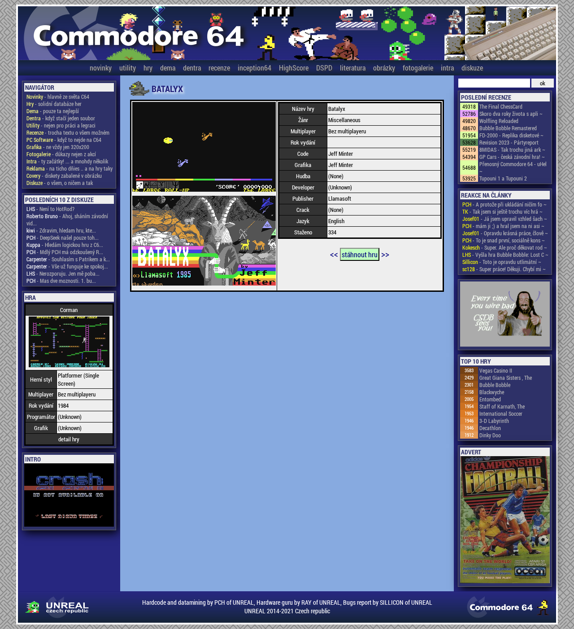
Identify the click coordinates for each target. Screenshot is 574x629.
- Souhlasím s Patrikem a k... (68, 259)
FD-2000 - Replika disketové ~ (511, 135)
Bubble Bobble (494, 384)
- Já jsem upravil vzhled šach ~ (504, 218)
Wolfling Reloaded (498, 120)
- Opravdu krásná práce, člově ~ (505, 233)
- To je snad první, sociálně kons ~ (503, 240)
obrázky (384, 67)
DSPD (324, 67)
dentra (192, 67)
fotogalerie (418, 67)
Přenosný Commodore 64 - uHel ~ (513, 167)
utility (127, 67)
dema (167, 67)
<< (334, 254)
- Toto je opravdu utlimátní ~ (501, 261)
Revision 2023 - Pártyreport (509, 142)
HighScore (294, 67)
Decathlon (490, 427)
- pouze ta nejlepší (52, 110)
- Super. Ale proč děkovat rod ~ (504, 247)
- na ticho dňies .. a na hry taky (69, 168)
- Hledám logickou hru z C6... (64, 244)
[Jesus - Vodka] (505, 315)
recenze (219, 67)
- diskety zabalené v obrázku (64, 175)
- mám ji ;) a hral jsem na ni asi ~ (503, 225)
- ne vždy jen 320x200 (57, 146)
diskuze (472, 67)
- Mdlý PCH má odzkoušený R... (64, 251)
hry (148, 67)
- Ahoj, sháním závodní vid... (67, 219)
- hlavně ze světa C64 (57, 96)
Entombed (490, 399)
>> (385, 254)
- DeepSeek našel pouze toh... (62, 237)
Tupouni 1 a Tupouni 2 (503, 178)
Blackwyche (491, 392)
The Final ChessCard (500, 106)
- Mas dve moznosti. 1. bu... (61, 280)
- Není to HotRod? (50, 208)
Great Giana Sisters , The (505, 377)
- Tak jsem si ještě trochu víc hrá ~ (502, 211)
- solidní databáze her (54, 103)
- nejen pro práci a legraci (61, 125)
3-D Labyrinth (494, 420)
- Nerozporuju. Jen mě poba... (63, 273)
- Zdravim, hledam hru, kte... (61, 230)
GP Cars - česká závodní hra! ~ (512, 156)
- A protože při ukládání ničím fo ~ (504, 204)
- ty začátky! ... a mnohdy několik (67, 161)
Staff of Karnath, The (502, 406)
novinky (101, 67)
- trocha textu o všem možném (67, 132)
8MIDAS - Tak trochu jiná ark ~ (512, 149)
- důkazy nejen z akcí (61, 154)
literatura (352, 67)
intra (447, 67)
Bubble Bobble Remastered (508, 128)
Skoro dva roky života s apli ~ (511, 113)
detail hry (68, 439)
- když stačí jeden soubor (60, 118)
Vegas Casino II (495, 370)
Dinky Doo (490, 435)
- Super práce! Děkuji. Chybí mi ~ (504, 269)
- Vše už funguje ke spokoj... (67, 266)
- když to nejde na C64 (63, 139)
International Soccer (500, 413)
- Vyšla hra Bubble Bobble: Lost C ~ (505, 254)
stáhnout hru (360, 254)
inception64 (254, 67)
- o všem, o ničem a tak (59, 182)
